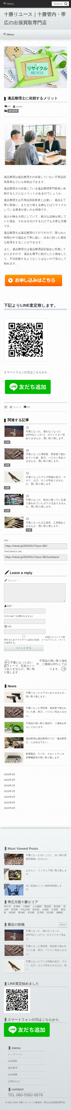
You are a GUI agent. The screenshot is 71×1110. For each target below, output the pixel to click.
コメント (17, 407)
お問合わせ (14, 1081)
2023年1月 (9, 791)
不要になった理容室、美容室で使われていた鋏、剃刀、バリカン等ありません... (46, 712)
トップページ (15, 1054)
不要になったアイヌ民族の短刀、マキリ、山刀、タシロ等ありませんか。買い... (46, 965)
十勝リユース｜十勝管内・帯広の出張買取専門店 (35, 18)
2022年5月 (9, 802)
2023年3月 (9, 779)
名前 (9, 606)
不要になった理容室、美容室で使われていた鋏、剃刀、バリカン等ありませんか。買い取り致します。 (46, 457)
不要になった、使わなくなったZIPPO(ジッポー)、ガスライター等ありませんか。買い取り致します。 (46, 435)
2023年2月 (9, 785)
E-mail (10, 616)
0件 (9, 106)
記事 (7, 442)
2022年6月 (9, 797)
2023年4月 (9, 774)
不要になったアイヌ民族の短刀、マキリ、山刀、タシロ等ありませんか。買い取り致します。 (46, 480)
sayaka (19, 106)
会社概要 (12, 1074)
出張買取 (12, 1061)
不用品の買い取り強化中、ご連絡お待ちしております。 (51, 665)
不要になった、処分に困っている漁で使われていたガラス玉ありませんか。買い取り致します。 (46, 503)
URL (9, 626)
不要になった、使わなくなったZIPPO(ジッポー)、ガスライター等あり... (46, 935)
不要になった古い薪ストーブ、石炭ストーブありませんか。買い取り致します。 (19, 667)
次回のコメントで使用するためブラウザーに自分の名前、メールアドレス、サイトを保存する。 (35, 640)
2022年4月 (9, 808)
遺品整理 (13, 111)
